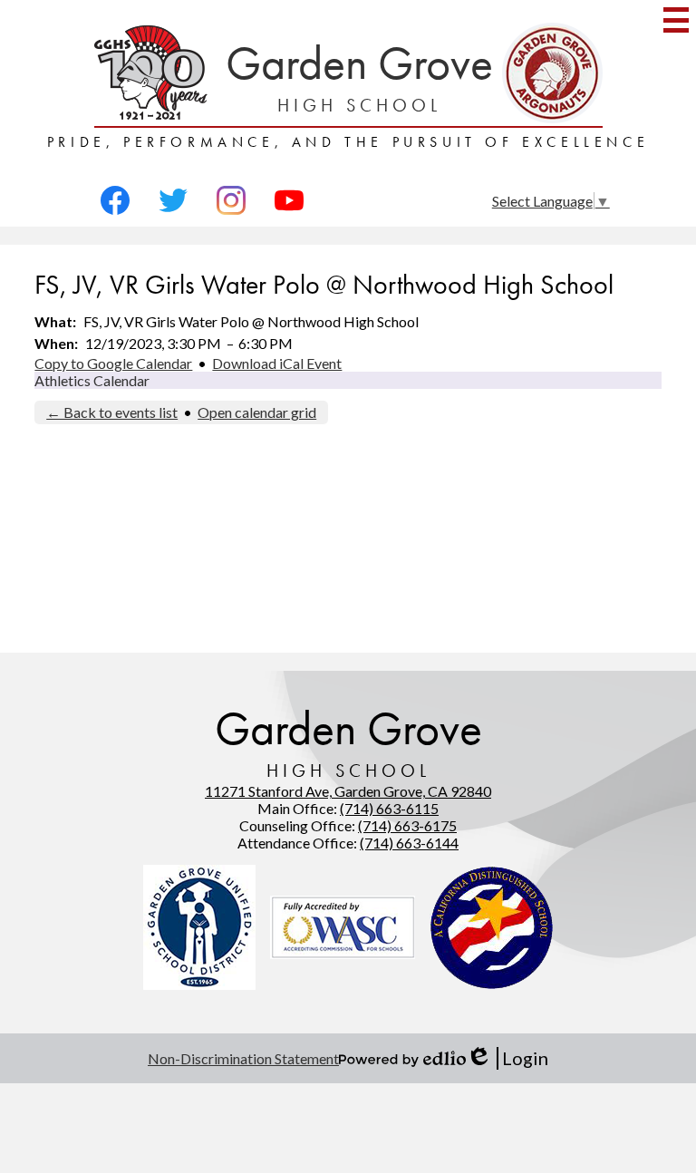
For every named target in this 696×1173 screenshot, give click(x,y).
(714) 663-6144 (409, 842)
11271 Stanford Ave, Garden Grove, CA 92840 (348, 791)
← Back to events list (112, 412)
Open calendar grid (257, 412)
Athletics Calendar (92, 380)
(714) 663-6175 (407, 825)
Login (507, 1058)
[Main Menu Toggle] (676, 20)
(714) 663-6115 (389, 808)
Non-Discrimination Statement (243, 1058)
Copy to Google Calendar (113, 363)
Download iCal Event (277, 363)
